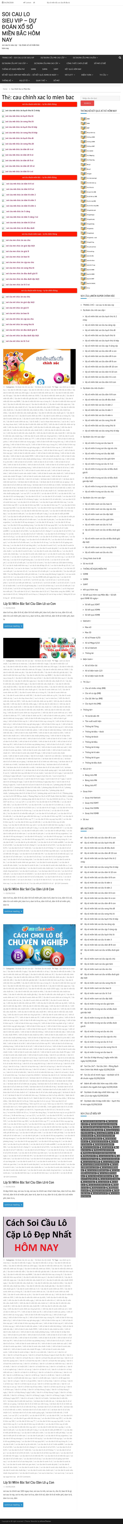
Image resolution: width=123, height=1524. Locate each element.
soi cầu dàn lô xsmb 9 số (47, 545)
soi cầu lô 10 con (37, 557)
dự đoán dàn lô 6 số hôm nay (40, 1078)
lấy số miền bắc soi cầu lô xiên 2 (98, 405)
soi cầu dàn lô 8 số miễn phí (46, 813)
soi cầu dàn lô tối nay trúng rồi (56, 839)
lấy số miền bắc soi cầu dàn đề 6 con (100, 356)
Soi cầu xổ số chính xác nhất (99, 1185)
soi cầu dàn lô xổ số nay (39, 542)
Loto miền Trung (91, 265)
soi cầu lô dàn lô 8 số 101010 (22, 874)
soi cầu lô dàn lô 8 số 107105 (45, 874)
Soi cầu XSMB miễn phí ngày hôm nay (46, 577)
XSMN (88, 123)
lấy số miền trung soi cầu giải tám (100, 458)
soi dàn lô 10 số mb (14, 580)
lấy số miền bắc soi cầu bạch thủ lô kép (102, 340)
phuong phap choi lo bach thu (37, 790)
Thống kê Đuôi (90, 233)
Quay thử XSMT (90, 278)
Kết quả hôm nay (91, 132)
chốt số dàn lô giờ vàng (57, 1020)
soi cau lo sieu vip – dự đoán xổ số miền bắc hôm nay (21, 27)
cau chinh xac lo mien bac (18, 664)
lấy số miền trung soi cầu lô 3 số (99, 464)
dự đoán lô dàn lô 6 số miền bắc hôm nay (23, 1095)
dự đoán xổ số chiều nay (92, 1139)
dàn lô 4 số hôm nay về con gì (54, 1387)
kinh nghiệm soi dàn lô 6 (24, 1110)
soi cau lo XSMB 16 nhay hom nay (96, 1164)
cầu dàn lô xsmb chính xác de (34, 1291)
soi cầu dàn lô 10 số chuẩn (51, 496)
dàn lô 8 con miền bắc (53, 756)
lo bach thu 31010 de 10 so (18, 1112)
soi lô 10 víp (39, 588)
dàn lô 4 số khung (17, 1395)
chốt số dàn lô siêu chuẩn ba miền (47, 456)
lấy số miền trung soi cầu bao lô (99, 443)
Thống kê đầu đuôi (91, 210)
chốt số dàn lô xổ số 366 (49, 1040)
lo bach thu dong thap (38, 1112)
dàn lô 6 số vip (14, 1066)
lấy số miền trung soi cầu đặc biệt (99, 453)
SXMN (44, 69)
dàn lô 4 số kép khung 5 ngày (47, 1392)
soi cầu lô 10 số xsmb (35, 563)
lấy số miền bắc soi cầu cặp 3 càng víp (101, 345)
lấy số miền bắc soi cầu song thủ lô (100, 425)
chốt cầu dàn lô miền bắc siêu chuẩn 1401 (28, 430)
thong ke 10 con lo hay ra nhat (51, 594)
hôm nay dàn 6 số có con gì (40, 1101)
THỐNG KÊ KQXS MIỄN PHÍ (13, 69)
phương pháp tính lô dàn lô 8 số (33, 799)
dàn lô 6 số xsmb (61, 1072)
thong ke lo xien (98, 1188)
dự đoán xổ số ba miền (106, 1136)
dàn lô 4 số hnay (60, 1381)
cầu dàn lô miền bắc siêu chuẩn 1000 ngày (44, 407)
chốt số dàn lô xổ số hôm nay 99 (57, 465)
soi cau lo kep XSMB (91, 1162)
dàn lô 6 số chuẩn (32, 479)
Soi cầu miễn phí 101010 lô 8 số (41, 883)
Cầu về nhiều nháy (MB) (92, 205)
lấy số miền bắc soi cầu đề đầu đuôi (45, 2)
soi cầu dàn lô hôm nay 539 (51, 816)
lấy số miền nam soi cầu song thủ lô (100, 547)
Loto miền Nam (91, 260)
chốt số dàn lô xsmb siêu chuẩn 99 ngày (26, 753)
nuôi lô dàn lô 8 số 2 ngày (34, 779)
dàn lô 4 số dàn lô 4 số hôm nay (50, 1372)
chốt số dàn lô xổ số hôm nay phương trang (29, 744)
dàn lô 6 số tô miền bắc (47, 1058)
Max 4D (88, 169)
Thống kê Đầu (90, 228)
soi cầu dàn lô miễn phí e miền (45, 516)
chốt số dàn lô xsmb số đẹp (19, 756)
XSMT (88, 128)
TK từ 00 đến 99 (90, 251)
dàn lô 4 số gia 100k (28, 1381)
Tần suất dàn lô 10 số (22, 591)
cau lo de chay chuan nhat (23, 698)
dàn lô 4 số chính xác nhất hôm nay (52, 1363)
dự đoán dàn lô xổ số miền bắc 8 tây (32, 764)
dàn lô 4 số (52, 1352)
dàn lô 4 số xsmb (27, 1398)
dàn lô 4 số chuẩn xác (58, 1366)
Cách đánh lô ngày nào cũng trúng (104, 1124)
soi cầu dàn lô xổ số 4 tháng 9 (40, 531)
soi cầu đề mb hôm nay (39, 1173)
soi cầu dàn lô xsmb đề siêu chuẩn (53, 1164)
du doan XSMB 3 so (105, 1133)
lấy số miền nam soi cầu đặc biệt (99, 514)
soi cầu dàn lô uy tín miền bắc (36, 528)
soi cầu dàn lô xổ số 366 (19, 531)
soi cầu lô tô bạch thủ (38, 568)
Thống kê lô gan (90, 214)
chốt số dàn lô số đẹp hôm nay (53, 459)
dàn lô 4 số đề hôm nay (15, 1375)
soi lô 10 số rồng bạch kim (23, 588)
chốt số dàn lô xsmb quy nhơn (44, 1049)
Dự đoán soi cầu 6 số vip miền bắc (52, 1095)
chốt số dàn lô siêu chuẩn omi (55, 1035)
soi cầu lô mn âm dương (110, 1179)
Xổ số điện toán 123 (91, 183)
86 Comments (18, 598)
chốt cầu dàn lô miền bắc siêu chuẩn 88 (51, 433)
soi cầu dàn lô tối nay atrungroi (23, 522)
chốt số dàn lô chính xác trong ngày (22, 442)
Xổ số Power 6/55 (91, 160)
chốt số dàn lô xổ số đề (36, 465)
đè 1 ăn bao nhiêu (59, 1098)
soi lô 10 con (50, 580)
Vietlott (69, 75)
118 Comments (11, 1177)
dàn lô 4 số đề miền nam (41, 1378)
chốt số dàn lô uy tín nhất (17, 738)
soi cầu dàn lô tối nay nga (53, 836)
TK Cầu (103, 75)
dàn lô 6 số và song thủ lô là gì (34, 1063)
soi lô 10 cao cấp (38, 580)
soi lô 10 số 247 (63, 583)
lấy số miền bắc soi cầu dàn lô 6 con (28, 1182)
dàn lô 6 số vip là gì (47, 1066)
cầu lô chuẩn (34, 421)
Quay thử (40, 80)
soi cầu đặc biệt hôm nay (20, 1173)
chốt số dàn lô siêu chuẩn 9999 (22, 456)
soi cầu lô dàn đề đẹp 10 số (39, 565)
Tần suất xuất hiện (91, 247)
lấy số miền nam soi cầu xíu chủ (98, 552)
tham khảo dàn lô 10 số (40, 591)
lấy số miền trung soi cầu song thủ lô (101, 486)
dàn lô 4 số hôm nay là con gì (25, 1384)
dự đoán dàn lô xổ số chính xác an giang (54, 482)
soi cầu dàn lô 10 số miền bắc (50, 499)
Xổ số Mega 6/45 (90, 155)
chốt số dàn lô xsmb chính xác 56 (28, 747)
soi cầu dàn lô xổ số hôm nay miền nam (54, 537)
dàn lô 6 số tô (16, 1058)
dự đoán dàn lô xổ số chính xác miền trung (42, 761)
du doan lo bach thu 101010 (29, 1075)
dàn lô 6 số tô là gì (30, 1058)
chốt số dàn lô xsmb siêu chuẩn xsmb (36, 476)
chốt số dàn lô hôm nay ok (51, 447)
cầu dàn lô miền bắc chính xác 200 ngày (43, 666)
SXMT (56, 69)
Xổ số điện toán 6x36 (91, 178)
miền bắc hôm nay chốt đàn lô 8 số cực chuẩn (27, 773)
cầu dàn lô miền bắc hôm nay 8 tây (51, 398)
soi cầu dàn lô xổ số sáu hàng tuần (23, 545)
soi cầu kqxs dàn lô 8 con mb (49, 871)
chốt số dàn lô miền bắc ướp (55, 1032)
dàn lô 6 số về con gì (54, 1063)
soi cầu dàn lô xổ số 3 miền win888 (50, 842)
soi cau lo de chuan (22, 568)
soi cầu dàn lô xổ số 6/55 (60, 1147)
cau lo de (65, 421)
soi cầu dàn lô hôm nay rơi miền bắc (50, 508)
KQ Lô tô (23, 80)
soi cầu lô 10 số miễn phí (16, 563)
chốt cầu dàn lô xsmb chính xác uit (55, 713)
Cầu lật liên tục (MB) (92, 196)
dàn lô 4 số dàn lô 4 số (41, 1369)
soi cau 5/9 (25, 493)
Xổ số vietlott (90, 151)
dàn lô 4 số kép (20, 1389)
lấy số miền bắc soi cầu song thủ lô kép (102, 430)
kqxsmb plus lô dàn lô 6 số (45, 1110)
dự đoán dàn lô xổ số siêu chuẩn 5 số (49, 767)
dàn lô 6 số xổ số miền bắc (16, 1072)
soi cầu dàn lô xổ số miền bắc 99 (38, 539)
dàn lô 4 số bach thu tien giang (54, 1361)
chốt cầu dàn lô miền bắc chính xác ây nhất (37, 701)
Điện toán (86, 75)
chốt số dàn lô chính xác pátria (54, 715)
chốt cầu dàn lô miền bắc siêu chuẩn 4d (37, 707)
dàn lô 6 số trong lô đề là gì (60, 1061)
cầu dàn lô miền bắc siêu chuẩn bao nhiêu (33, 687)
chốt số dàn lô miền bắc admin (24, 453)
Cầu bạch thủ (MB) (91, 192)
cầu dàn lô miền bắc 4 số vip (39, 390)
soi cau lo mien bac (46, 1473)
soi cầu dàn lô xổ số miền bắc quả (57, 854)
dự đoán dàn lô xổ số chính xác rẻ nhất (46, 485)
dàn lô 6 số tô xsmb (41, 1061)
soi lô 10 (26, 580)
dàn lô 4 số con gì (24, 1369)
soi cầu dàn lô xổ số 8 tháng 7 (56, 534)
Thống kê (6, 80)
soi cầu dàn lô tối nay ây (44, 522)
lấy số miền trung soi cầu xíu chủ (99, 491)
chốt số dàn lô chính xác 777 (24, 439)
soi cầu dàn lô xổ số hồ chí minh (27, 537)
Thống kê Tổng (90, 242)
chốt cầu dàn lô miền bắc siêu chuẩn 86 (21, 433)
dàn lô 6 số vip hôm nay (29, 1066)
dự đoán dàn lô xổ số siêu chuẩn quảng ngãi (41, 770)
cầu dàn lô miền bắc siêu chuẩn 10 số (51, 681)
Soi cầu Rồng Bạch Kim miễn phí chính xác (22, 574)
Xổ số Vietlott (91, 648)
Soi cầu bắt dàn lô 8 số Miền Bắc (48, 802)
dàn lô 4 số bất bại (31, 1363)
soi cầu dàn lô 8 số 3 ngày (46, 808)
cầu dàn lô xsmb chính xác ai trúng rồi (56, 416)
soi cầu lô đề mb (66, 1173)
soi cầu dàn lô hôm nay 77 (50, 505)
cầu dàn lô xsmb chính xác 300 (30, 416)
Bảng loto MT (91, 785)
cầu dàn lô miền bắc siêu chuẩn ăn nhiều (29, 410)
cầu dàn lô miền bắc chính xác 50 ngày (27, 669)
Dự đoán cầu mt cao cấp (14, 63)
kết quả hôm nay (73, 69)
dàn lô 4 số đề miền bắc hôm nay (19, 1378)
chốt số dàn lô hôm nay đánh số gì (54, 1023)
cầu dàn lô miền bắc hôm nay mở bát (28, 678)
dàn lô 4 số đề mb (47, 1375)
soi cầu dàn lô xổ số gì (56, 1150)
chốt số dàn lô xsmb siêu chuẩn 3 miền (22, 473)
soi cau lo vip (59, 1473)
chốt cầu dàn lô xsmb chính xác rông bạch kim (40, 436)
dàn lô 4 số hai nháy (45, 1381)
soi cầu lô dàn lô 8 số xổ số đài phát (30, 877)
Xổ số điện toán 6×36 (94, 676)
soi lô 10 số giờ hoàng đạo (26, 586)
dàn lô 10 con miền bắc (16, 479)
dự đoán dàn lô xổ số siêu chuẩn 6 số (42, 491)
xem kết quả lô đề (100, 1193)
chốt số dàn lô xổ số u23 (41, 467)
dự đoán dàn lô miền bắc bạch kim (28, 759)
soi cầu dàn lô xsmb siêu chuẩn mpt (33, 554)
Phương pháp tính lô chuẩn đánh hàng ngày (99, 1153)
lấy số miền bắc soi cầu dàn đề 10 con (101, 366)
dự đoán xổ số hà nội (99, 1141)
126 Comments (62, 883)
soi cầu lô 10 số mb (42, 560)
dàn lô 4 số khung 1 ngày (35, 1395)
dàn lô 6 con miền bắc (58, 1055)
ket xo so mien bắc (91, 1147)
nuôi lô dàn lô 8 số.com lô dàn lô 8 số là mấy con (34, 785)
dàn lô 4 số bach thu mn (25, 1358)
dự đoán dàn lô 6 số (20, 1078)
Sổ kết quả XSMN (91, 141)
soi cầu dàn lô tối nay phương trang (20, 525)
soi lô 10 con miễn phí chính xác (20, 583)
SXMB (33, 69)
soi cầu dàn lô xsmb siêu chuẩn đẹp (57, 1167)
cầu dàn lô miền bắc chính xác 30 (42, 393)
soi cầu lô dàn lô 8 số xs (53, 877)
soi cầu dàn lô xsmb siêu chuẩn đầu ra (47, 551)
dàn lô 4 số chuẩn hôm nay (38, 1366)
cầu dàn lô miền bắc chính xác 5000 (26, 395)
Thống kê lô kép (90, 224)
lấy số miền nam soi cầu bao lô (98, 504)
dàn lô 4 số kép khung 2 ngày (39, 1389)
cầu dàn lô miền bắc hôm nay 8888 (39, 675)
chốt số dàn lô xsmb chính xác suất (37, 470)
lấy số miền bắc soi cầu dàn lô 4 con (28, 1482)
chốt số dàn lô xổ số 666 (17, 465)
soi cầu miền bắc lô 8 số (19, 883)
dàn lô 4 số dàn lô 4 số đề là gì (26, 1372)
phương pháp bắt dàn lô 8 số (52, 787)
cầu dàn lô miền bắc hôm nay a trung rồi (36, 401)
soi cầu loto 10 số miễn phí (38, 571)
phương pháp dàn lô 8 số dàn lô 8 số (22, 793)
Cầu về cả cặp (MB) (91, 201)
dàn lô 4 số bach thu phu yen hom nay (49, 1358)
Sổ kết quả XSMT (91, 146)
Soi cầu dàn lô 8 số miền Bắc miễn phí (21, 813)
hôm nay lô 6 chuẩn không (18, 1104)
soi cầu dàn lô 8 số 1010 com (24, 808)
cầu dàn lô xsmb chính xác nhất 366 (35, 419)
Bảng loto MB (91, 775)
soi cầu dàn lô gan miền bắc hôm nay (53, 502)
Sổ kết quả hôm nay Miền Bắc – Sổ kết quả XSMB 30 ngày (29, 75)
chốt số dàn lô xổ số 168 (23, 462)
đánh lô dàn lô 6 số (25, 1098)
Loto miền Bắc (90, 256)
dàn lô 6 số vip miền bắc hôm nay (19, 1069)
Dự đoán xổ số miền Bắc (104, 1144)
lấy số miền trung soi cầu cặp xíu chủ (101, 448)
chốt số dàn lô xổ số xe (60, 467)
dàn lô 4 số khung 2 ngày (55, 1395)
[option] (51, 2)
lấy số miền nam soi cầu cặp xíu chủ (100, 509)
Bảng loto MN (91, 780)
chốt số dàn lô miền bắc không (48, 453)
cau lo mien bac (51, 698)
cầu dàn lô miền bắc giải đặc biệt (26, 398)
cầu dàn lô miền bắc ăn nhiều (61, 390)
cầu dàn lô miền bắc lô (39, 404)
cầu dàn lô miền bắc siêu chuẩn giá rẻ (52, 413)
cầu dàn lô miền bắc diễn (34, 672)
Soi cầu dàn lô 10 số (33, 496)
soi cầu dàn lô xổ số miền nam (18, 542)
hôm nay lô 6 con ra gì (38, 1104)
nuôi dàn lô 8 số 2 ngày (53, 773)
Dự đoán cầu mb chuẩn (84, 57)
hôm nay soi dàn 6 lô (55, 1104)
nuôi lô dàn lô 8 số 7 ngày (55, 779)
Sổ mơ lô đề (100, 63)
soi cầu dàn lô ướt (17, 528)
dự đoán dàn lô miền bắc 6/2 (51, 479)
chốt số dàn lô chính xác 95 (46, 439)
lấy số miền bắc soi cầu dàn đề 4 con (101, 351)
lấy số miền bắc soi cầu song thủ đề (100, 420)
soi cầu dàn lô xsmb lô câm (22, 551)
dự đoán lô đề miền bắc (54, 1412)
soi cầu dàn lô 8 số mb (41, 810)
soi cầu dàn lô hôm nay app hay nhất (48, 819)
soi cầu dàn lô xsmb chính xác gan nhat (21, 548)
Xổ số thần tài (90, 187)
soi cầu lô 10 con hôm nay (54, 557)
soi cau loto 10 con (55, 568)
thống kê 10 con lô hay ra (28, 594)
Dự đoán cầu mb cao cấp (53, 57)
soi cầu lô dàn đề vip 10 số (60, 565)
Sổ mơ (56, 80)
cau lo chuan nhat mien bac (50, 421)
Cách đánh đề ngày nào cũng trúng (96, 1127)
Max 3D (88, 164)
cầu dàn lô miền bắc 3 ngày (17, 390)
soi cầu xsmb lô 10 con (22, 577)
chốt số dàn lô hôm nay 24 (20, 444)
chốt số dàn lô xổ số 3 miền (43, 462)
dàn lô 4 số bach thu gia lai (17, 1355)
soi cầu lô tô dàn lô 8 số (42, 880)
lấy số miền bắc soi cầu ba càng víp (100, 325)
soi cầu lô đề (54, 1173)
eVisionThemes (45, 1521)
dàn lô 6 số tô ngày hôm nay (21, 1061)
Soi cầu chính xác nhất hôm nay (100, 1176)
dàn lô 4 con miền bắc (38, 1352)
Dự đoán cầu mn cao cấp (46, 63)
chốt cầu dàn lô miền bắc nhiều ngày (46, 427)
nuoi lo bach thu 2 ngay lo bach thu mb (37, 776)
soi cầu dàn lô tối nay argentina (57, 833)
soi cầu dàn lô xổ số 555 (62, 531)
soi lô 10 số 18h (49, 583)
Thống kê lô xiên (91, 219)
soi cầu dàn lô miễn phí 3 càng (36, 514)
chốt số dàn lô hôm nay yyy (57, 1029)
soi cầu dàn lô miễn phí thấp (55, 831)
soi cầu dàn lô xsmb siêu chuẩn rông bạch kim (44, 1170)
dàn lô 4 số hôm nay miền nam (49, 1384)
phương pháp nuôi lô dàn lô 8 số (49, 793)
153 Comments (25, 1477)
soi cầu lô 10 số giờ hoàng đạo (22, 560)
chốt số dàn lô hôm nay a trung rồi (44, 444)
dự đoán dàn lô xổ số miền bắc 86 (30, 488)
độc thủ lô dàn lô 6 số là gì (18, 1101)
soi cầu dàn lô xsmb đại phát (47, 548)
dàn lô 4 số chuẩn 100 (19, 1366)
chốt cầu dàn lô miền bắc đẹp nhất (20, 427)
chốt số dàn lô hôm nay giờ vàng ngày (26, 447)
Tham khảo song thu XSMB (60, 591)
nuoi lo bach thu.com (16, 779)
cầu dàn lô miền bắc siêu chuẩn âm (42, 684)
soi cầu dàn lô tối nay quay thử (46, 525)
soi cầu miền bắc (56, 571)
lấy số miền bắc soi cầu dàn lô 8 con (28, 889)
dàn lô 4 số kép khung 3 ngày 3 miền (22, 1392)
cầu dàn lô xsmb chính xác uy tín (45, 695)
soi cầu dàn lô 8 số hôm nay (21, 810)
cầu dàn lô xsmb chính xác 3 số (50, 689)
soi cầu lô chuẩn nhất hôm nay (17, 565)
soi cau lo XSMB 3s (111, 1162)
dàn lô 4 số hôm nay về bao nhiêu (30, 1387)
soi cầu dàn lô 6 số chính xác (28, 502)
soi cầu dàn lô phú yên (46, 519)
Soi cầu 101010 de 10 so (56, 799)
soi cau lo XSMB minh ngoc (98, 1170)
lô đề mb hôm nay (18, 1115)
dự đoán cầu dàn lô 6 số (50, 1075)
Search (87, 103)
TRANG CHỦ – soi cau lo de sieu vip (18, 57)
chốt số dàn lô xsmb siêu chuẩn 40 (50, 473)
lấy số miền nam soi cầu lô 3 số (98, 524)
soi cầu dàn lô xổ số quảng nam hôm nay (45, 1159)
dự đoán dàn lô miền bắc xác (28, 482)
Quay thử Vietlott (91, 283)
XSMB (88, 119)
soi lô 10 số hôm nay (45, 586)
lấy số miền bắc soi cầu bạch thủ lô (100, 335)
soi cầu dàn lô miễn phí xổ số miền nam (22, 519)
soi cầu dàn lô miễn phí (16, 514)
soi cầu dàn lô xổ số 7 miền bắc (32, 534)
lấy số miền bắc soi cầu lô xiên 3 (98, 410)
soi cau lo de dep (106, 1156)
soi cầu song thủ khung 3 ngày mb (51, 574)
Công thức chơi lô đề (77, 63)
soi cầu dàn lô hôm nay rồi (26, 508)
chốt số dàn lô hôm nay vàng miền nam (28, 450)
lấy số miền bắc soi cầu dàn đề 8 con (101, 361)
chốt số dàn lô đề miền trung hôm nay (50, 442)
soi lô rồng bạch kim (53, 588)
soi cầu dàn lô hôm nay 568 (29, 505)
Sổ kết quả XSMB (91, 137)
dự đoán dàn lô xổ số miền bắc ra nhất (57, 488)
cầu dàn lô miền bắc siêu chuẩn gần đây (23, 413)
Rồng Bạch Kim (89, 1156)
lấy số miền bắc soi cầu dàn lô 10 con (29, 604)
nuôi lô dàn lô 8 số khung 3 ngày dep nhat (39, 782)
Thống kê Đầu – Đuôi (92, 237)
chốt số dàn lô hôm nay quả (57, 1026)
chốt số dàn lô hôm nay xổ (53, 450)
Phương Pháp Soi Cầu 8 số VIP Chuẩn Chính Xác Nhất (47, 796)
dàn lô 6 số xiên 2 (39, 1069)
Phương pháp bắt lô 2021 (104, 1150)
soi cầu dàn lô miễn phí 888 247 (51, 828)
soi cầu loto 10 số (20, 571)
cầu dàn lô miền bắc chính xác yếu (53, 395)
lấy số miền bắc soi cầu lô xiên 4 (99, 415)
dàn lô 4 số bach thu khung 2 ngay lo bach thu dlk (47, 1355)
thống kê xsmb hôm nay (101, 1190)
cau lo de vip (39, 698)
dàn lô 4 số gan (13, 1381)
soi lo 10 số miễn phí (62, 586)
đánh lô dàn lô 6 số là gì (42, 1098)
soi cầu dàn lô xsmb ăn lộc (46, 1161)
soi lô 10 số (37, 583)
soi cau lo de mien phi (110, 1159)
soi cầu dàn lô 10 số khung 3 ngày (25, 499)
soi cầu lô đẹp (89, 1182)
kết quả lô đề (107, 1147)
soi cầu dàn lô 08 (64, 493)
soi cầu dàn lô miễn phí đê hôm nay (20, 516)
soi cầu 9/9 (35, 493)
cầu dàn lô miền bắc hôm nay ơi (19, 404)
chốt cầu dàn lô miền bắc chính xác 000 (33, 424)
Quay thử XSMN (90, 274)
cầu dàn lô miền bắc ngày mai (59, 404)
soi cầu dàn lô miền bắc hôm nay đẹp (51, 825)
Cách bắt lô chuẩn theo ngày (94, 1121)
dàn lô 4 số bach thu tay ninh (30, 1361)
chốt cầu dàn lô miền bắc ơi (48, 704)
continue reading (12, 626)
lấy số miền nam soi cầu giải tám (99, 519)
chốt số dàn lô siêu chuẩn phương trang (26, 459)
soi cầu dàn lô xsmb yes (20, 557)
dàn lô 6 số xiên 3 (54, 1069)
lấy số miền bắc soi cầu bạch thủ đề (100, 330)
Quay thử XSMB (90, 269)
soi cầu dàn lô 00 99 (49, 493)
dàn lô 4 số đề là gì (32, 1375)
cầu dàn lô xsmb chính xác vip (17, 421)
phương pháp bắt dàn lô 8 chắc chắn (27, 787)
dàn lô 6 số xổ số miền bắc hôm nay (40, 1072)
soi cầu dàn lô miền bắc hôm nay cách (35, 511)
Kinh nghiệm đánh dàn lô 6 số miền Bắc (32, 1107)
